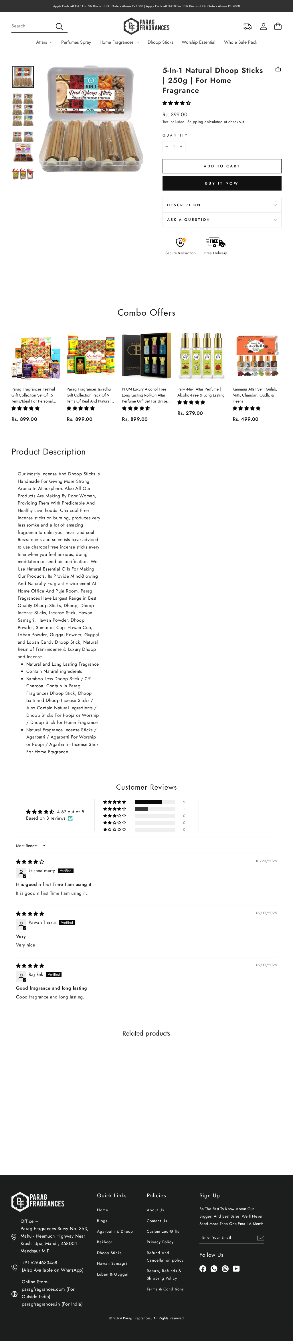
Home (102, 1210)
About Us (155, 1210)
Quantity (175, 135)
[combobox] (39, 26)
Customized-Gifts (163, 1231)
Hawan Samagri (112, 1263)
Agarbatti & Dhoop (115, 1231)
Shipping (195, 122)
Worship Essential (198, 42)
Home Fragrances (117, 42)
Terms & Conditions (165, 1289)
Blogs (102, 1221)
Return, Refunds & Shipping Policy (164, 1274)
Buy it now (222, 183)
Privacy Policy (160, 1242)
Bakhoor (104, 1242)
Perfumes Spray (76, 42)
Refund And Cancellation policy (165, 1256)
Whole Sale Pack (240, 42)
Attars (42, 42)
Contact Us (157, 1221)
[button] (177, 103)
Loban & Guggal (112, 1274)
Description (184, 205)
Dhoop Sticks (160, 42)
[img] (30, 861)
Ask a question (188, 219)
